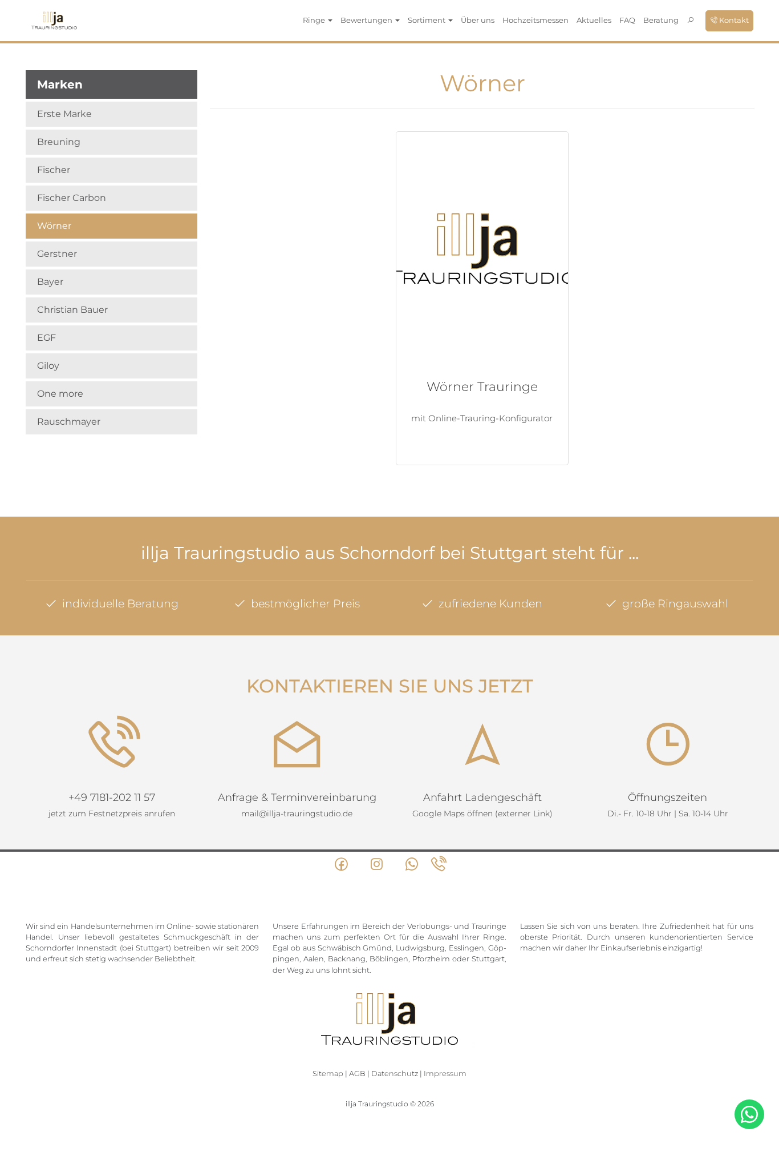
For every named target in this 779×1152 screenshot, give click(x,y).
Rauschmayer (68, 421)
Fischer (53, 169)
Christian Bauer (72, 309)
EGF (46, 337)
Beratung (661, 20)
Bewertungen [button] (367, 20)
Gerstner (57, 253)
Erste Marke (64, 113)
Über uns (477, 20)
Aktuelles (594, 20)
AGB (357, 1073)
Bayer (50, 281)
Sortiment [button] (427, 20)
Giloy (48, 365)
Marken (60, 84)
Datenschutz (394, 1073)
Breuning (58, 141)
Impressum (445, 1073)
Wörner (54, 225)
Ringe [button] (315, 20)
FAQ (627, 20)
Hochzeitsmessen (535, 20)
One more (60, 393)
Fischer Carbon (71, 197)
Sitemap (328, 1073)
